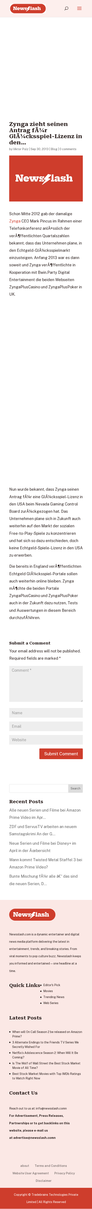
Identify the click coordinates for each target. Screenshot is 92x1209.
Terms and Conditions (51, 1166)
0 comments (67, 149)
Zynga (15, 221)
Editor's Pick (51, 985)
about (24, 1166)
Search (75, 788)
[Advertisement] (46, 63)
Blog (54, 149)
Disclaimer (44, 1180)
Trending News (53, 997)
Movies (48, 991)
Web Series (50, 1003)
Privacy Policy (64, 1173)
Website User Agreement (30, 1173)
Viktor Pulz (20, 149)
